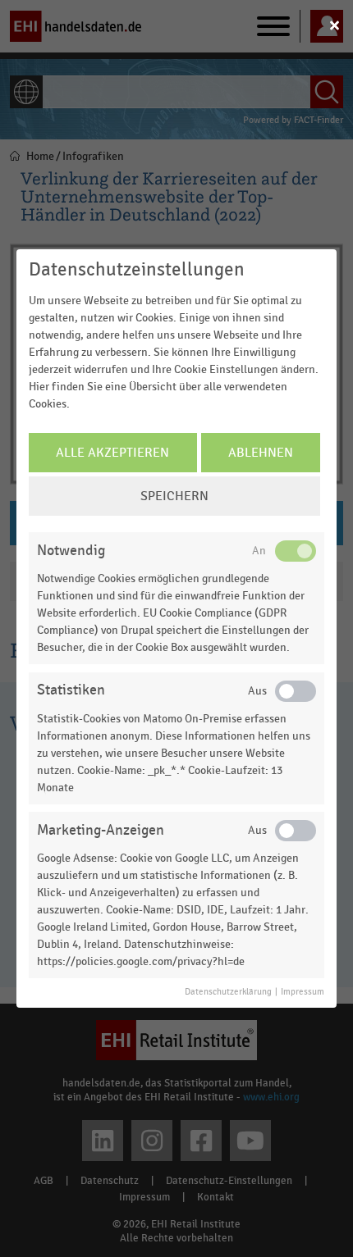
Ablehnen (260, 452)
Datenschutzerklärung (228, 992)
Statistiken (71, 690)
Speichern (174, 496)
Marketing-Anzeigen (100, 830)
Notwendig (71, 550)
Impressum (302, 992)
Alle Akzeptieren (112, 452)
